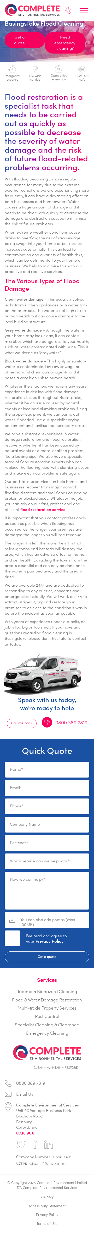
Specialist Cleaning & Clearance (47, 1025)
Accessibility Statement (47, 1205)
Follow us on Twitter (21, 1144)
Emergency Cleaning (47, 1033)
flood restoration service (43, 509)
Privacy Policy (50, 941)
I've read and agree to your (46, 938)
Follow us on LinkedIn (48, 1144)
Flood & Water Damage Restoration (47, 1000)
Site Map (47, 1196)
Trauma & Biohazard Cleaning (47, 991)
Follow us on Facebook (35, 1144)
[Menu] (84, 10)
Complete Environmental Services (32, 10)
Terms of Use (47, 1223)
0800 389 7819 (68, 11)
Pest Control (47, 1016)
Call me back (21, 722)
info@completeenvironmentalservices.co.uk (47, 1095)
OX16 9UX (25, 1133)
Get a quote (47, 956)
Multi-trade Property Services (47, 1008)
